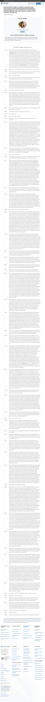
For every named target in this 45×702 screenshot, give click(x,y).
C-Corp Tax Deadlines (16, 656)
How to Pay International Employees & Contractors (28, 663)
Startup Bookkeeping (16, 629)
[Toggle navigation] (43, 3)
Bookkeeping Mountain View (5, 639)
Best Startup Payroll (27, 635)
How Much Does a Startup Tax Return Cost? (16, 669)
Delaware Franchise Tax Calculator (16, 672)
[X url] (22, 31)
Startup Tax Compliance (27, 660)
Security (2, 676)
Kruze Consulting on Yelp (39, 658)
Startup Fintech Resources (26, 627)
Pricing (2, 664)
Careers (2, 666)
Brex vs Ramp (25, 633)
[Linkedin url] (24, 31)
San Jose (33, 619)
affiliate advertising (7, 686)
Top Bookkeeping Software (26, 638)
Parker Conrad (23, 64)
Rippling (11, 52)
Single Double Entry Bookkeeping (38, 640)
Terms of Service (4, 680)
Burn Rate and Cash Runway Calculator (16, 675)
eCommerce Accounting (39, 669)
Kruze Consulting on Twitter (38, 655)
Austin (12, 621)
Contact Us (3, 674)
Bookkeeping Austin (4, 632)
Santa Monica (38, 619)
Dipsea (27, 29)
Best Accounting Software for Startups (27, 657)
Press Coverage (4, 668)
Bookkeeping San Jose (5, 636)
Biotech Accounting (38, 665)
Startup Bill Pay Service (27, 666)
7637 (5, 654)
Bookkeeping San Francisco (4, 630)
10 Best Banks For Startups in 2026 (26, 652)
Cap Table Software (38, 637)
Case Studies (14, 652)
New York (5, 621)
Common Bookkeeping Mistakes (39, 633)
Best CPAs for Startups (16, 633)
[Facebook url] (21, 31)
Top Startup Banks (26, 629)
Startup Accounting (38, 679)
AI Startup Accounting (39, 667)
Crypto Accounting (38, 675)
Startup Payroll (26, 655)
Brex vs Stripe (25, 631)
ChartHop (24, 363)
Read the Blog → (38, 0)
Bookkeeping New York (5, 634)
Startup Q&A (14, 650)
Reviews (2, 672)
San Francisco (29, 619)
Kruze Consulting (7, 618)
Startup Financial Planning (15, 636)
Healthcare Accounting (39, 677)
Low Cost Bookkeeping (39, 635)
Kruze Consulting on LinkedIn (38, 652)
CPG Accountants (38, 673)
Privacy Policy (3, 678)
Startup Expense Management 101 (26, 649)
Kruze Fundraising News (5, 670)
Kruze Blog (14, 654)
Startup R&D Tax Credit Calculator (16, 666)
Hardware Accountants (39, 671)
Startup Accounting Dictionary (15, 659)
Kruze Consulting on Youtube (38, 649)
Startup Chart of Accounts (38, 630)
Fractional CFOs (15, 638)
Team (2, 662)
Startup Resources (15, 648)
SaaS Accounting (15, 631)
